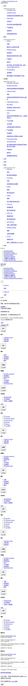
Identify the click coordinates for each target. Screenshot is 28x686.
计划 (2, 404)
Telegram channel (9, 418)
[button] (15, 7)
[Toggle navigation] (1, 1)
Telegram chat (9, 420)
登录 (2, 264)
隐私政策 (8, 672)
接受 (2, 684)
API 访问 (7, 426)
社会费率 (6, 382)
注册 (4, 264)
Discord (7, 422)
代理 (5, 355)
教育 (5, 360)
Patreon (7, 424)
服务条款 (3, 672)
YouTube (7, 416)
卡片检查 (6, 380)
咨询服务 (6, 358)
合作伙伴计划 (7, 397)
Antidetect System (8, 337)
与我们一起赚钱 (8, 401)
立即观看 (3, 325)
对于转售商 (7, 399)
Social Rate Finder (8, 383)
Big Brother (7, 377)
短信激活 (6, 356)
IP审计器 (6, 339)
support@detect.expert (10, 636)
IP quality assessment (9, 374)
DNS (5, 378)
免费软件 (6, 341)
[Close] (4, 3)
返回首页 (3, 306)
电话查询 (6, 375)
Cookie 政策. (14, 681)
